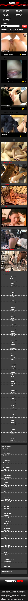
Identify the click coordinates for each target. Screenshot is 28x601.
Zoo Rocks (5, 14)
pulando (9, 108)
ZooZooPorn (6, 542)
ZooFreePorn (19, 14)
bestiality (13, 296)
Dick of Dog (6, 545)
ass (14, 324)
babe (14, 337)
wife (13, 292)
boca (14, 424)
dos (13, 414)
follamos (14, 409)
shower (13, 383)
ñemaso (14, 429)
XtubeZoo (5, 557)
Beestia (5, 23)
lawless (13, 366)
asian (13, 305)
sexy (13, 435)
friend (13, 381)
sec (13, 290)
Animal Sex (5, 493)
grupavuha (11, 54)
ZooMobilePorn (20, 13)
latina (13, 385)
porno (14, 431)
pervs (13, 352)
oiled (14, 329)
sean (14, 364)
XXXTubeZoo (6, 554)
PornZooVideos (7, 18)
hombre (13, 427)
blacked (14, 294)
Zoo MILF (5, 552)
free (13, 316)
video (14, 309)
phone (13, 302)
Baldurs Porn (6, 499)
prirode (5, 54)
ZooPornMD (19, 11)
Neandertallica (6, 563)
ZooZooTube (6, 532)
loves (13, 359)
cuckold (14, 307)
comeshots (13, 348)
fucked (14, 374)
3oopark (5, 535)
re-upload (13, 287)
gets (13, 320)
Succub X (5, 517)
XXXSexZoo (6, 15)
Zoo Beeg (5, 506)
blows (13, 379)
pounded (14, 326)
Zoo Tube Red (6, 19)
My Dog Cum (6, 528)
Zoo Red (5, 539)
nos (13, 407)
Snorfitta (5, 491)
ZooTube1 (5, 515)
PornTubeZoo (6, 561)
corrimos (14, 416)
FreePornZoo (19, 10)
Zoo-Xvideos (6, 10)
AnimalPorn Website (8, 501)
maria (5, 81)
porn (14, 285)
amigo (13, 405)
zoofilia (5, 136)
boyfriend (13, 278)
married (13, 335)
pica (5, 108)
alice (14, 368)
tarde (13, 403)
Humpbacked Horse (8, 559)
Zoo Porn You (6, 513)
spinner (13, 357)
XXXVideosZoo (6, 20)
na (7, 54)
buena (13, 400)
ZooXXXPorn (6, 530)
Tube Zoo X (6, 523)
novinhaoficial (10, 81)
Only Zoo (5, 511)
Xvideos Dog (6, 547)
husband (14, 340)
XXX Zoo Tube (6, 486)
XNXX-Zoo (5, 22)
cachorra (14, 390)
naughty (14, 331)
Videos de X (6, 497)
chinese (14, 344)
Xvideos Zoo (6, 508)
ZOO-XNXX (5, 11)
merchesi (14, 372)
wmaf (13, 342)
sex (13, 276)
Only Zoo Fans (6, 504)
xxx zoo (17, 6)
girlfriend (14, 300)
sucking (13, 281)
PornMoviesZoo (7, 489)
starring (13, 361)
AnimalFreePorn (7, 521)
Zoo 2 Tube (5, 484)
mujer (13, 412)
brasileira (11, 136)
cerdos (13, 422)
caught (13, 311)
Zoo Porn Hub (6, 525)
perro (13, 438)
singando (13, 440)
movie (13, 350)
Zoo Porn (5, 550)
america (13, 333)
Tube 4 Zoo (18, 15)
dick (13, 283)
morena (13, 388)
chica (13, 433)
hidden (13, 314)
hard (13, 376)
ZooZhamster (6, 13)
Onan (4, 537)
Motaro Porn (6, 566)
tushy (13, 318)
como (13, 420)
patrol (13, 355)
